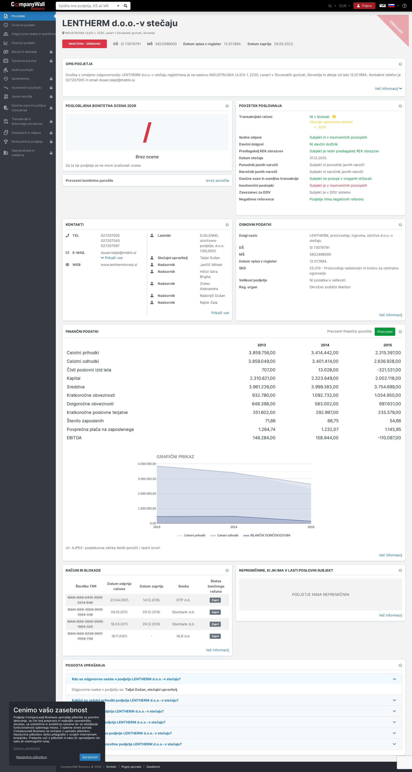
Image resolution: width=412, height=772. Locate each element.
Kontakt (111, 766)
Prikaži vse (113, 258)
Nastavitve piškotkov (31, 757)
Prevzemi (384, 332)
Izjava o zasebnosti (27, 748)
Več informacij (387, 88)
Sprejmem (90, 757)
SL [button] (330, 6)
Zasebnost (153, 766)
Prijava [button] (366, 6)
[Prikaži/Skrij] (118, 6)
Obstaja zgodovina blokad (331, 124)
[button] (389, 5)
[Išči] (125, 6)
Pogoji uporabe (131, 766)
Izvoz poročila (217, 180)
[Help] (405, 5)
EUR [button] (343, 6)
